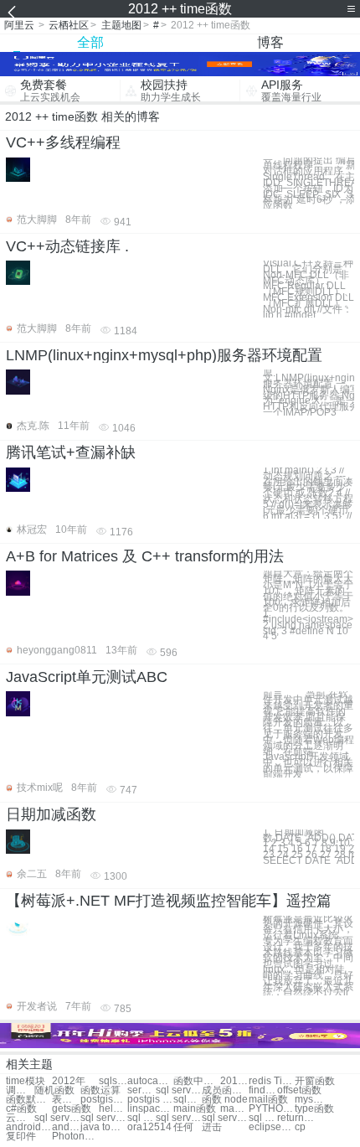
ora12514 (149, 1127)
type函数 (314, 1108)
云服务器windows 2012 (20, 1118)
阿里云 (19, 25)
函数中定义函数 (196, 1081)
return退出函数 (300, 1118)
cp (300, 1127)
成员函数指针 (225, 1090)
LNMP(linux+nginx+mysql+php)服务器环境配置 (164, 355)
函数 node (225, 1099)
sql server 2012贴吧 (57, 1118)
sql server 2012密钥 (141, 1118)
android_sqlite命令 (66, 1127)
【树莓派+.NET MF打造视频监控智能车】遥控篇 (169, 900)
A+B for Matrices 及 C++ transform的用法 (145, 556)
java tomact (103, 1127)
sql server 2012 (179, 1090)
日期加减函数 (51, 814)
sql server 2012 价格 (225, 1118)
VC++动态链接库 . (67, 246)
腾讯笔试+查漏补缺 (71, 452)
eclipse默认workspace (272, 1127)
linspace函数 (150, 1108)
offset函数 (299, 1090)
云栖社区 (69, 25)
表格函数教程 (66, 1099)
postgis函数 (103, 1099)
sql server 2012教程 (263, 1118)
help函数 (113, 1108)
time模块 (25, 1081)
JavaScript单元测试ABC (86, 677)
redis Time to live (272, 1081)
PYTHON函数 (272, 1108)
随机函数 (54, 1090)
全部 (90, 42)
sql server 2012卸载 (103, 1118)
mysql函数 (309, 1099)
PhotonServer (75, 1136)
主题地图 (121, 25)
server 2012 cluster (141, 1090)
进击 (212, 1127)
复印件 (21, 1136)
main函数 (194, 1108)
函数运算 (100, 1090)
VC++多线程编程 (63, 142)
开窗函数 (315, 1081)
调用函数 (20, 1090)
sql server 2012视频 (179, 1118)
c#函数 (21, 1108)
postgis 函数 (150, 1099)
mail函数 (268, 1099)
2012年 (68, 1081)
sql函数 (187, 1099)
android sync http (29, 1127)
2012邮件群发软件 (234, 1081)
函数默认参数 (29, 1099)
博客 (270, 42)
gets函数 (71, 1108)
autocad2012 (150, 1081)
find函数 (263, 1090)
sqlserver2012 (113, 1081)
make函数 (234, 1108)
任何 (183, 1127)
